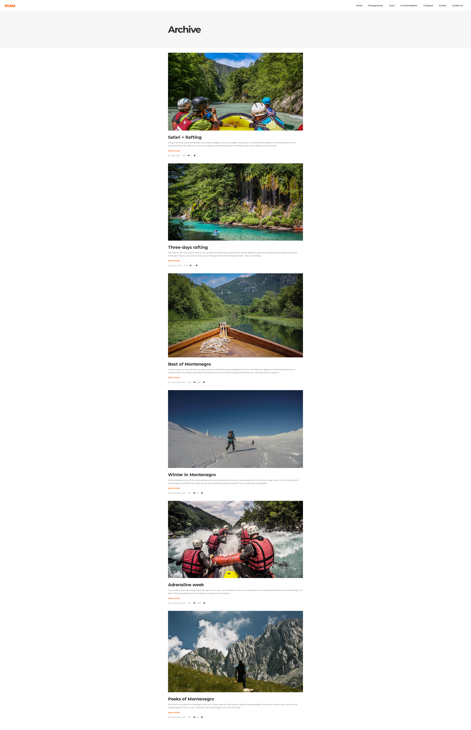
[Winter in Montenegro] (235, 429)
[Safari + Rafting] (235, 92)
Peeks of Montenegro (191, 699)
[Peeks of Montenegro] (235, 651)
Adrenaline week (186, 584)
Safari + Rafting (185, 137)
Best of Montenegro (189, 364)
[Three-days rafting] (235, 202)
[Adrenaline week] (235, 539)
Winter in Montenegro (192, 474)
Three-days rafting (188, 247)
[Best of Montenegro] (235, 315)
